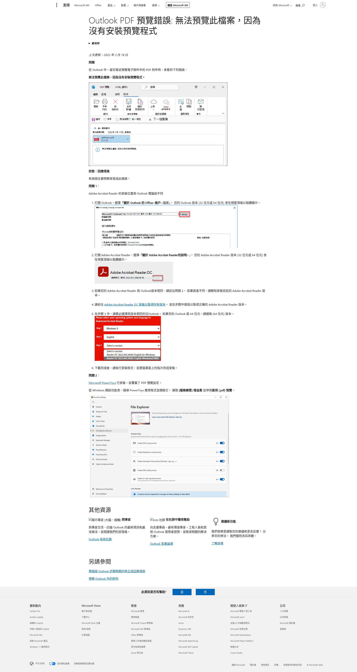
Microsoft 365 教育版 (140, 629)
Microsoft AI (183, 611)
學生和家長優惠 (138, 646)
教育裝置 (135, 617)
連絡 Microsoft (238, 664)
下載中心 (86, 617)
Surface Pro (35, 611)
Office (98, 5)
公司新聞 (284, 617)
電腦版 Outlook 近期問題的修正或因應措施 (117, 571)
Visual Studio (236, 652)
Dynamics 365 (184, 629)
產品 (110, 5)
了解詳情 (217, 543)
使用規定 (265, 664)
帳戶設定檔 (87, 611)
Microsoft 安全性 (186, 617)
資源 (154, 5)
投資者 (283, 629)
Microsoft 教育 (137, 611)
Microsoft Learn (237, 617)
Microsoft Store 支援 (91, 623)
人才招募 (284, 611)
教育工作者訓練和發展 (141, 640)
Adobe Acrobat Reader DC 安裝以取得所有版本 (134, 304)
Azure (181, 623)
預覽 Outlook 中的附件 (103, 578)
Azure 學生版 (137, 652)
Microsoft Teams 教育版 (142, 623)
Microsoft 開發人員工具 (241, 611)
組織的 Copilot (36, 623)
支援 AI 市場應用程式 (240, 623)
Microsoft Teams (186, 652)
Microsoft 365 (81, 5)
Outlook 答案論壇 (161, 544)
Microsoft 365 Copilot (188, 646)
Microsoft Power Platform (241, 640)
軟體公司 (234, 646)
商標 (276, 664)
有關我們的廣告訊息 (292, 664)
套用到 (95, 43)
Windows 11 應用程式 (39, 646)
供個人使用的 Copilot (39, 629)
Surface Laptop (36, 617)
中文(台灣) (40, 663)
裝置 (123, 5)
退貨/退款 (86, 629)
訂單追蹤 (86, 634)
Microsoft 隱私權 (287, 623)
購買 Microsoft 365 (178, 5)
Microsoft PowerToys (102, 383)
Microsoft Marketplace (240, 634)
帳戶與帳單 (140, 5)
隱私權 (253, 664)
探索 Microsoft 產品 (39, 640)
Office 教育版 (137, 634)
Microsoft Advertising (188, 640)
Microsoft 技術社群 (239, 629)
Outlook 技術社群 (100, 539)
